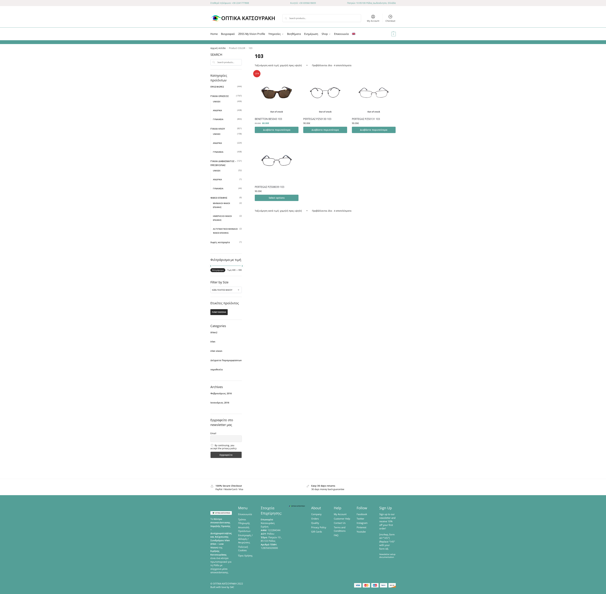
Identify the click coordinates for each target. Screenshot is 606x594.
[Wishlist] (293, 75)
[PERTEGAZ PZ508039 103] (276, 160)
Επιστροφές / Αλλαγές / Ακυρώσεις (245, 539)
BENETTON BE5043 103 (268, 119)
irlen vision (216, 350)
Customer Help (342, 518)
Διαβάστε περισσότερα (276, 129)
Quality (315, 522)
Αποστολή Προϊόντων (244, 529)
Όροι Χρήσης (245, 555)
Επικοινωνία (245, 514)
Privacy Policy (318, 527)
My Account (373, 20)
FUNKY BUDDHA (219, 312)
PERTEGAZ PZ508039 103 (269, 187)
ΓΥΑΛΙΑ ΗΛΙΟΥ (217, 128)
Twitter (360, 518)
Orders (315, 518)
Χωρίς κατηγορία (220, 242)
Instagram (362, 522)
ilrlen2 (213, 332)
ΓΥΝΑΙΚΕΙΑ (218, 119)
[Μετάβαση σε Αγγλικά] (354, 34)
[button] (390, 34)
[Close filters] (243, 54)
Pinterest (361, 527)
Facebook (362, 514)
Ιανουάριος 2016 (219, 402)
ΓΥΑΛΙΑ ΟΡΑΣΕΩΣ (219, 96)
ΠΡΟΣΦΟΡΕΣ (217, 86)
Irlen (212, 341)
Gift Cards (316, 531)
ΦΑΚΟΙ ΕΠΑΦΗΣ (218, 197)
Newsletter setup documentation (387, 556)
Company (316, 514)
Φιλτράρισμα (218, 270)
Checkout (390, 20)
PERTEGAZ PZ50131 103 (366, 119)
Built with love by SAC (222, 587)
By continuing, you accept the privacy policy (223, 447)
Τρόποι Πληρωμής (244, 521)
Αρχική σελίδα (218, 48)
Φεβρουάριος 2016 (221, 393)
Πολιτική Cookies (243, 548)
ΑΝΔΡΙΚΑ (217, 110)
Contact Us (340, 522)
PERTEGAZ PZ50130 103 (317, 119)
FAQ (336, 535)
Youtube (361, 531)
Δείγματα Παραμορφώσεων (226, 360)
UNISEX (216, 101)
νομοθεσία (216, 369)
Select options (277, 197)
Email (213, 433)
